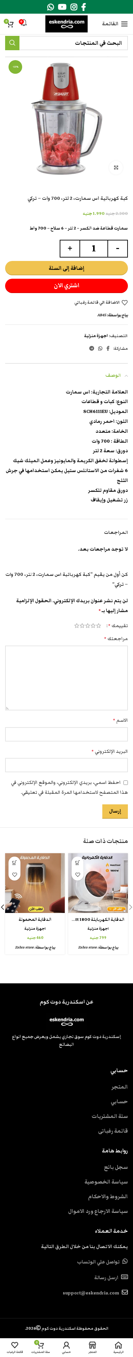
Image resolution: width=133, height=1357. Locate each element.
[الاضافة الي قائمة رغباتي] (78, 875)
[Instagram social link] (74, 7)
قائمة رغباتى (113, 1131)
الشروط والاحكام (108, 1196)
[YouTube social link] (62, 7)
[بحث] (12, 43)
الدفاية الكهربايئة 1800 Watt (96, 919)
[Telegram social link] (91, 348)
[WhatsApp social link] (50, 7)
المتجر (120, 1087)
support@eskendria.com (91, 1293)
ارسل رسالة (106, 1278)
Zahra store (87, 947)
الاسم (120, 720)
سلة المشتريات (110, 1116)
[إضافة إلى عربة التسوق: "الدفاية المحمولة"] (14, 863)
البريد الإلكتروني (109, 751)
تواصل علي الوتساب (98, 1262)
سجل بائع (116, 1167)
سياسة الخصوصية (106, 1182)
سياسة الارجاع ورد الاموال (98, 1211)
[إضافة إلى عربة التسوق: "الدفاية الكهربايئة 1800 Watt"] (78, 863)
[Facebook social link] (83, 7)
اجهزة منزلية (96, 336)
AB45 (101, 315)
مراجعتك (116, 638)
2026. (66, 1328)
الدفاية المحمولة (35, 919)
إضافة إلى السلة (67, 268)
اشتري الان (66, 285)
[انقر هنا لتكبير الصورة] (116, 168)
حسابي (119, 1101)
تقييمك (118, 626)
